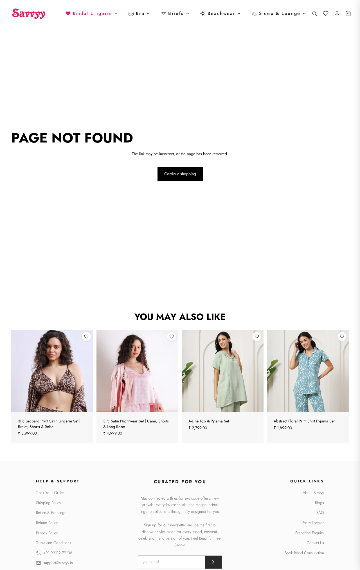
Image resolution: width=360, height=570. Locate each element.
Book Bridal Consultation (304, 553)
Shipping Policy (48, 503)
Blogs (319, 503)
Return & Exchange (51, 512)
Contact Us (315, 542)
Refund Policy (47, 523)
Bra (140, 13)
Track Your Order (50, 492)
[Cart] (348, 13)
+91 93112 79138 (57, 553)
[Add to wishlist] (86, 336)
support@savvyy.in (58, 562)
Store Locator (313, 523)
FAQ (320, 512)
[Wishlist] (325, 13)
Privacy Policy (47, 533)
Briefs (176, 13)
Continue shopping (180, 174)
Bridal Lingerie (92, 13)
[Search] (314, 13)
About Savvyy (313, 492)
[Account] (337, 13)
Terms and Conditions (53, 542)
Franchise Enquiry (309, 533)
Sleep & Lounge (280, 13)
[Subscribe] (213, 562)
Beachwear (222, 13)
